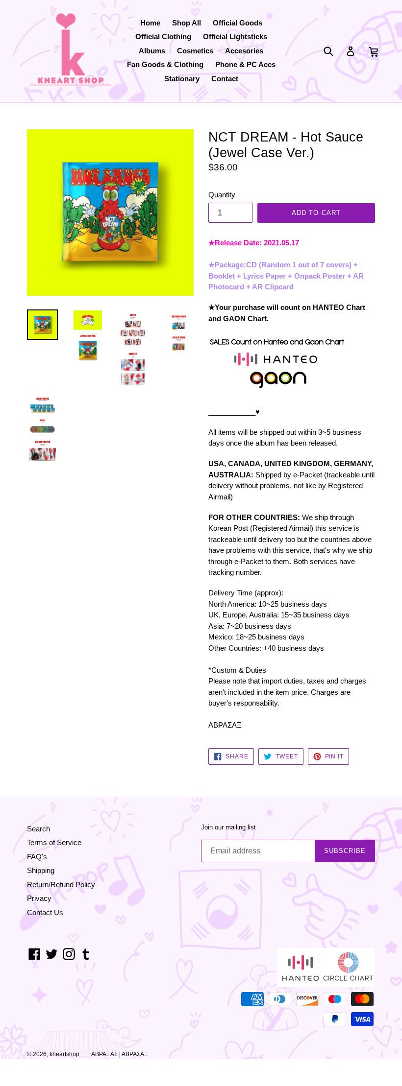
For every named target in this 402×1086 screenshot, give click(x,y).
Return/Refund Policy (61, 884)
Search (38, 829)
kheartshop (64, 1054)
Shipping (40, 870)
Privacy (39, 898)
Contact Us (45, 912)
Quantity (221, 194)
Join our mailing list (228, 827)
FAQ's (37, 856)
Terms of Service (54, 842)
